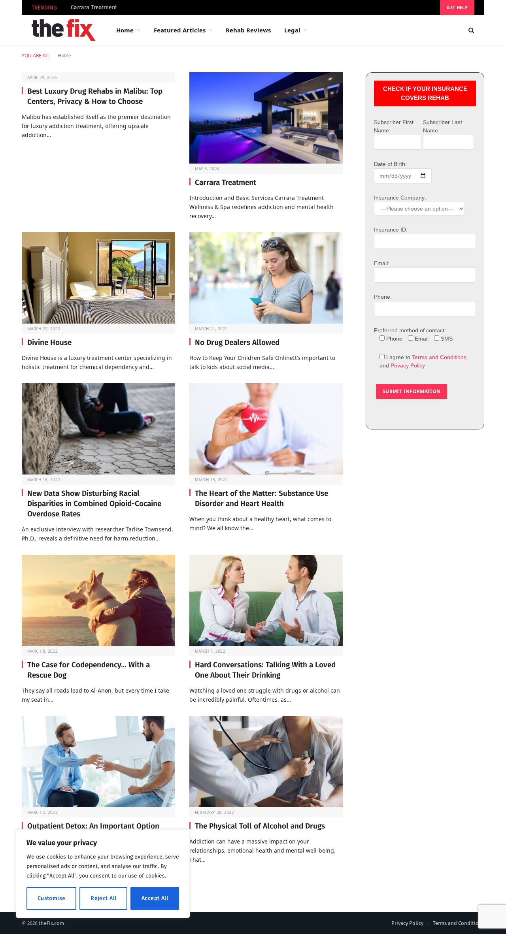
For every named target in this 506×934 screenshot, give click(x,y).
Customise (52, 898)
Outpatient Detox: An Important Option (93, 825)
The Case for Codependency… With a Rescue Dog (88, 670)
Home (125, 30)
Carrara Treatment (94, 7)
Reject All (103, 898)
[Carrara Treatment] (266, 118)
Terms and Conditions (439, 357)
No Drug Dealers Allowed (237, 342)
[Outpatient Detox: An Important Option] (98, 761)
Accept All (155, 898)
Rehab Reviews (248, 30)
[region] (103, 874)
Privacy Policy (408, 365)
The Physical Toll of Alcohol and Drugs (260, 825)
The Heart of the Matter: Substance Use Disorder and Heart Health (261, 498)
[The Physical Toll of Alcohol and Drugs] (266, 761)
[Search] (470, 30)
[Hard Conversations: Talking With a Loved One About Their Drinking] (266, 600)
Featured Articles (180, 30)
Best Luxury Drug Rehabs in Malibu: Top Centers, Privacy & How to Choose (94, 96)
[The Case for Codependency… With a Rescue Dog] (98, 600)
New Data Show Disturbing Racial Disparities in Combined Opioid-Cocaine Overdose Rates (94, 503)
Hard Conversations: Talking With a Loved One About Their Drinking (265, 670)
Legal (292, 30)
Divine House (49, 342)
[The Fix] (64, 30)
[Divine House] (98, 278)
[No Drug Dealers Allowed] (266, 278)
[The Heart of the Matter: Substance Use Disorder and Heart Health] (266, 429)
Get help (457, 7)
